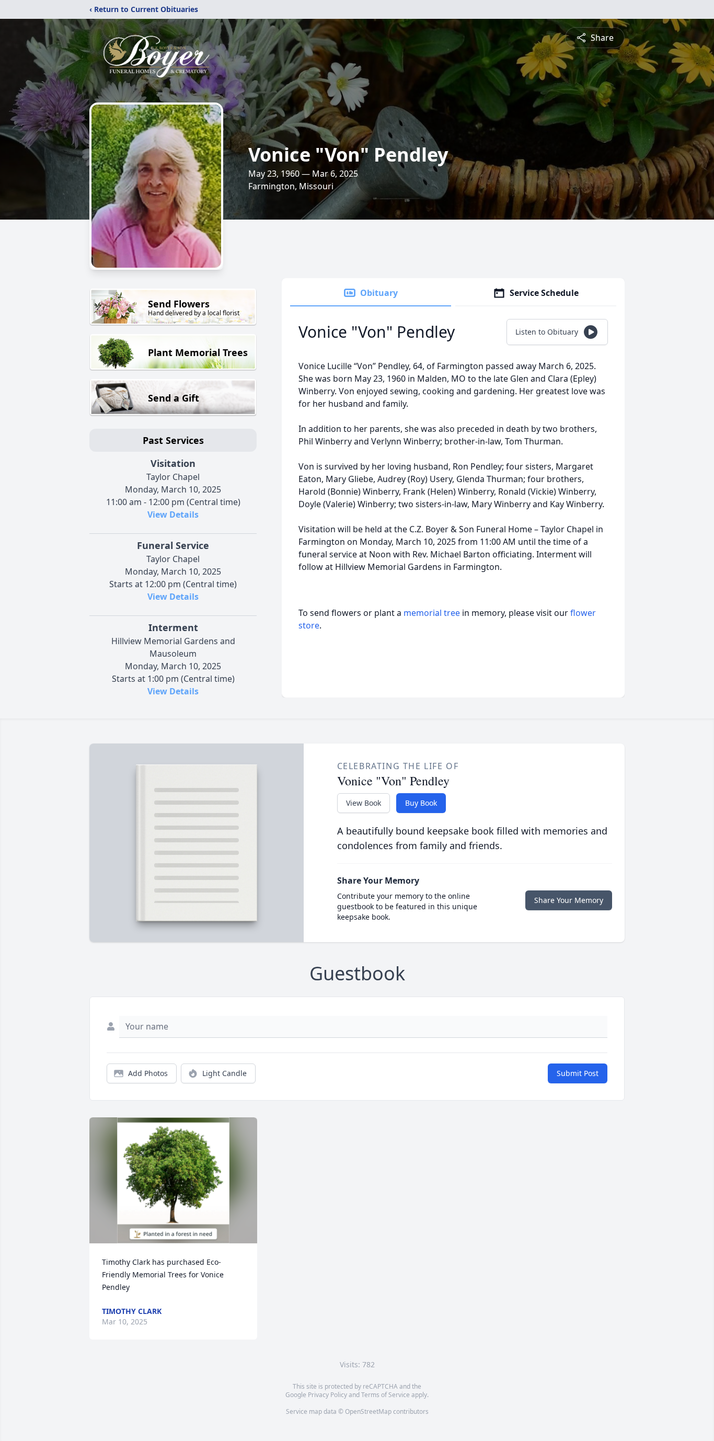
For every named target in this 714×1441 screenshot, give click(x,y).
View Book (363, 803)
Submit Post (577, 1073)
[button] (173, 1180)
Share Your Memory (568, 900)
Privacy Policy (327, 1394)
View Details (173, 514)
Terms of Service (385, 1394)
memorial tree (432, 613)
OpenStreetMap (368, 1411)
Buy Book (421, 803)
